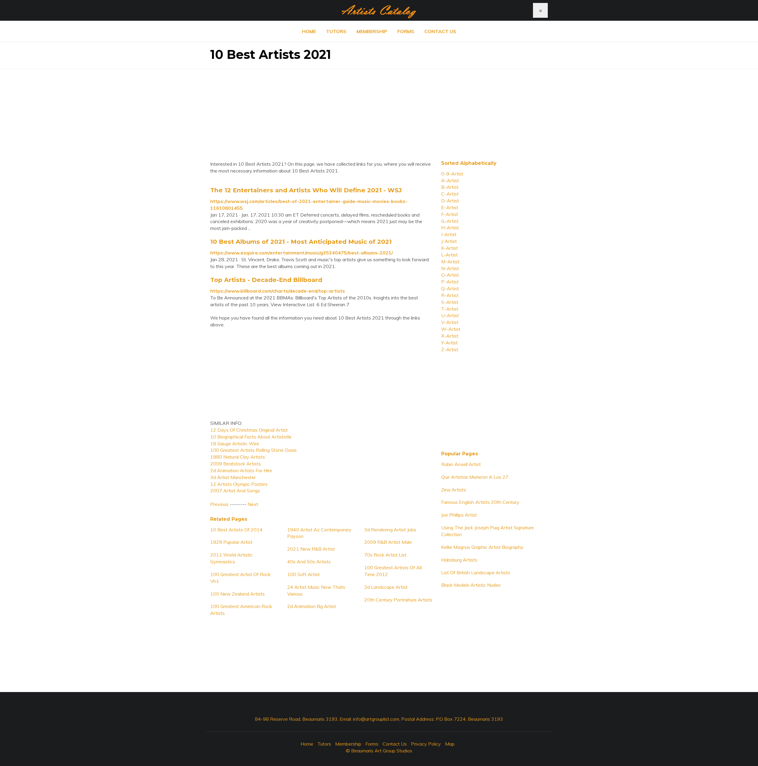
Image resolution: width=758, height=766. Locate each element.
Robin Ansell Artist (461, 464)
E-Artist (449, 207)
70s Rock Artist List (385, 555)
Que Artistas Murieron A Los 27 (474, 477)
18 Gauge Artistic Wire (234, 443)
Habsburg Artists (459, 560)
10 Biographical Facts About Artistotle (251, 437)
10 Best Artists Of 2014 (236, 530)
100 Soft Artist (303, 574)
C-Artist (450, 194)
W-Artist (450, 329)
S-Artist (449, 302)
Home (309, 31)
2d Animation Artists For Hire (241, 470)
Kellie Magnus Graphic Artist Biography (482, 547)
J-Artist (449, 241)
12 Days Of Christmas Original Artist (249, 430)
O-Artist (450, 275)
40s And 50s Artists (309, 562)
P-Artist (450, 282)
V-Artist (449, 322)
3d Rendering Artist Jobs (390, 530)
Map (450, 744)
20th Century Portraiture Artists (398, 600)
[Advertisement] (379, 110)
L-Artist (449, 255)
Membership (371, 31)
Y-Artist (449, 343)
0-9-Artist (452, 174)
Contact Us (440, 31)
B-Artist (450, 187)
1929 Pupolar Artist (231, 542)
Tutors (336, 31)
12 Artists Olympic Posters (239, 484)
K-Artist (449, 248)
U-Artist (450, 315)
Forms (405, 31)
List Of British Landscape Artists (475, 572)
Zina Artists (453, 490)
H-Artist (450, 227)
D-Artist (450, 201)
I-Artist (449, 234)
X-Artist (449, 336)
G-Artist (450, 221)
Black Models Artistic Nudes (471, 585)
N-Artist (450, 268)
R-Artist (450, 295)
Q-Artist (450, 288)
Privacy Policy (426, 744)
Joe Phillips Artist (459, 515)
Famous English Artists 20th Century (480, 502)
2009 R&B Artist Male (388, 542)
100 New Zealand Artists (237, 594)
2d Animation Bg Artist (311, 606)
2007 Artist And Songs (235, 491)
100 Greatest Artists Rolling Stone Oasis (253, 450)
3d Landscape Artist (386, 587)
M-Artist (450, 262)
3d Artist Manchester (233, 477)
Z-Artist (449, 349)
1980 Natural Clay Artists (237, 457)
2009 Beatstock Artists (235, 464)
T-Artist (449, 309)
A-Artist (450, 180)
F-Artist (449, 214)
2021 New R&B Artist (311, 549)
